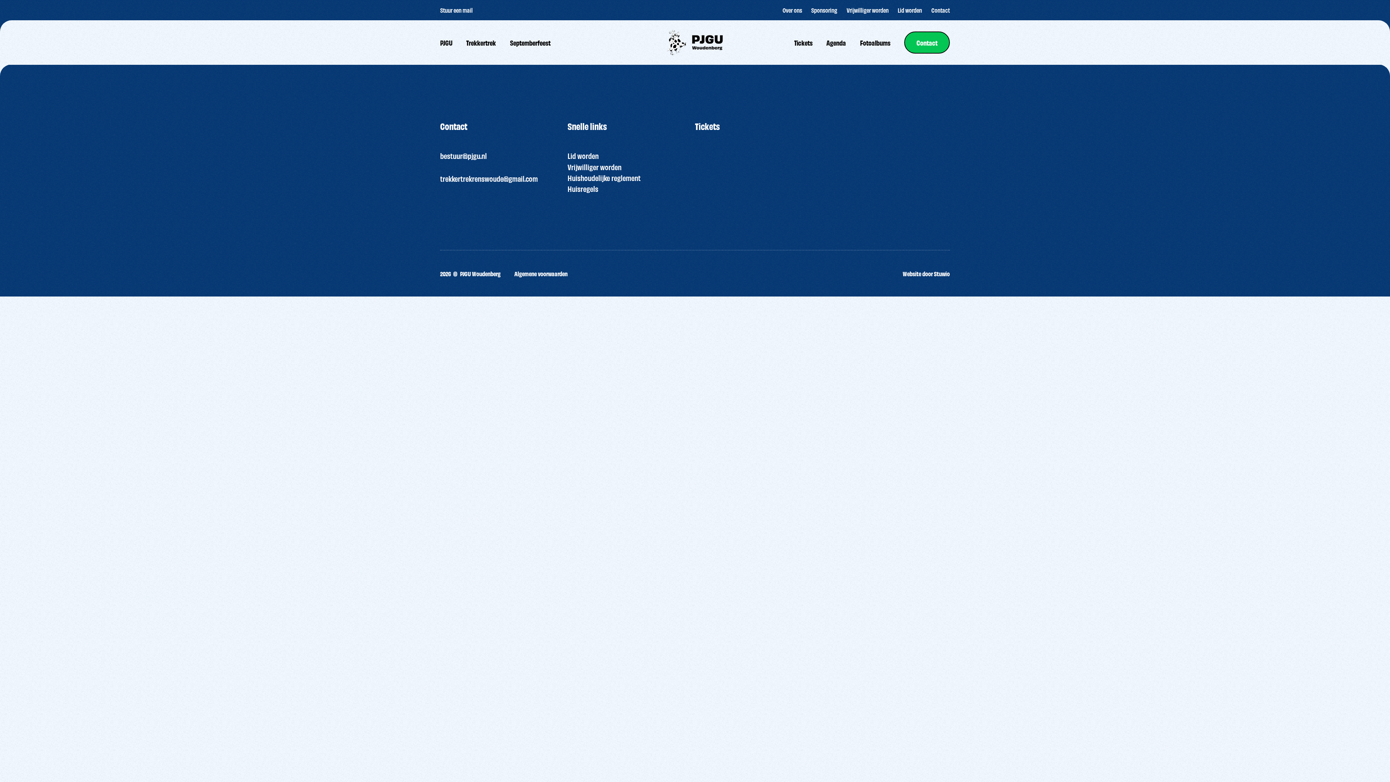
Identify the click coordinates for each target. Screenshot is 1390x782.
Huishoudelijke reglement (604, 177)
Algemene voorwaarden (541, 273)
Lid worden (583, 155)
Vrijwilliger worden (595, 167)
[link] (927, 42)
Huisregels (583, 188)
